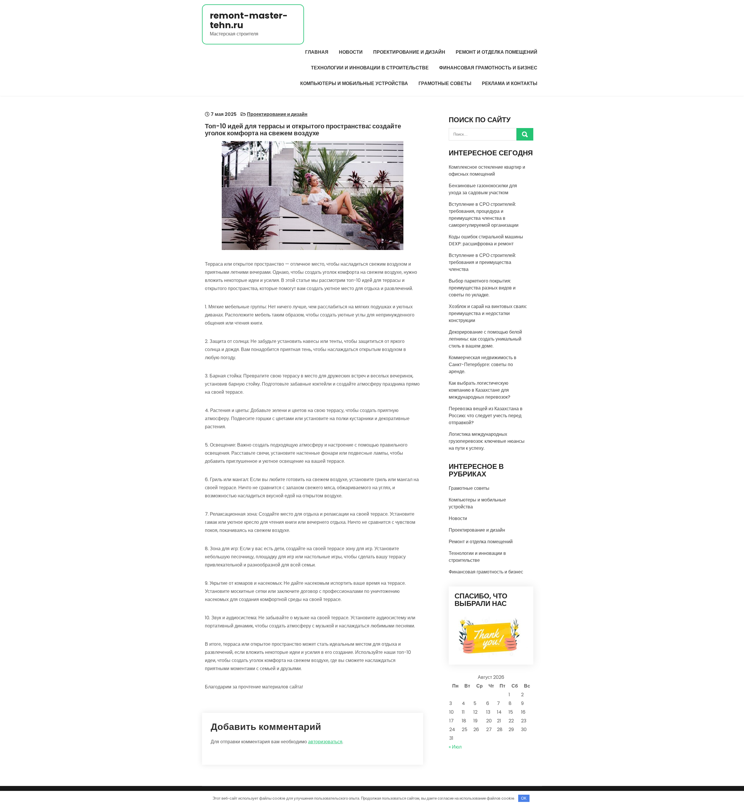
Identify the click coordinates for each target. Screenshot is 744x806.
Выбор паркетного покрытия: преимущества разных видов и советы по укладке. (482, 288)
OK (524, 798)
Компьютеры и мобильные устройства (354, 83)
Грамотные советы (445, 83)
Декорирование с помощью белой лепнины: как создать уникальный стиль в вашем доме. (485, 339)
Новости (351, 52)
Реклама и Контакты (509, 83)
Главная (316, 52)
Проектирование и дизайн (409, 52)
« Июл (455, 747)
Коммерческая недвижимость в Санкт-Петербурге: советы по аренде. (482, 364)
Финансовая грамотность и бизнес (488, 67)
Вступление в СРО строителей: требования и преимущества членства (482, 262)
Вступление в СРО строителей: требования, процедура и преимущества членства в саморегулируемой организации (483, 215)
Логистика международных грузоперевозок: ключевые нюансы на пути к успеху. (487, 441)
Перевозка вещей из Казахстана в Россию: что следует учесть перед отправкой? (486, 415)
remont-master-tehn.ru (249, 20)
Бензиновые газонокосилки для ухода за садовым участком (483, 189)
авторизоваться (325, 741)
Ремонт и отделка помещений (496, 52)
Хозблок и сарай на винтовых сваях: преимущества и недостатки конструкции (488, 313)
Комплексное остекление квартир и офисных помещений (487, 170)
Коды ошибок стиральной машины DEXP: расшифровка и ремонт (486, 240)
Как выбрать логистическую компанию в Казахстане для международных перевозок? (479, 390)
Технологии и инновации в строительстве (370, 67)
